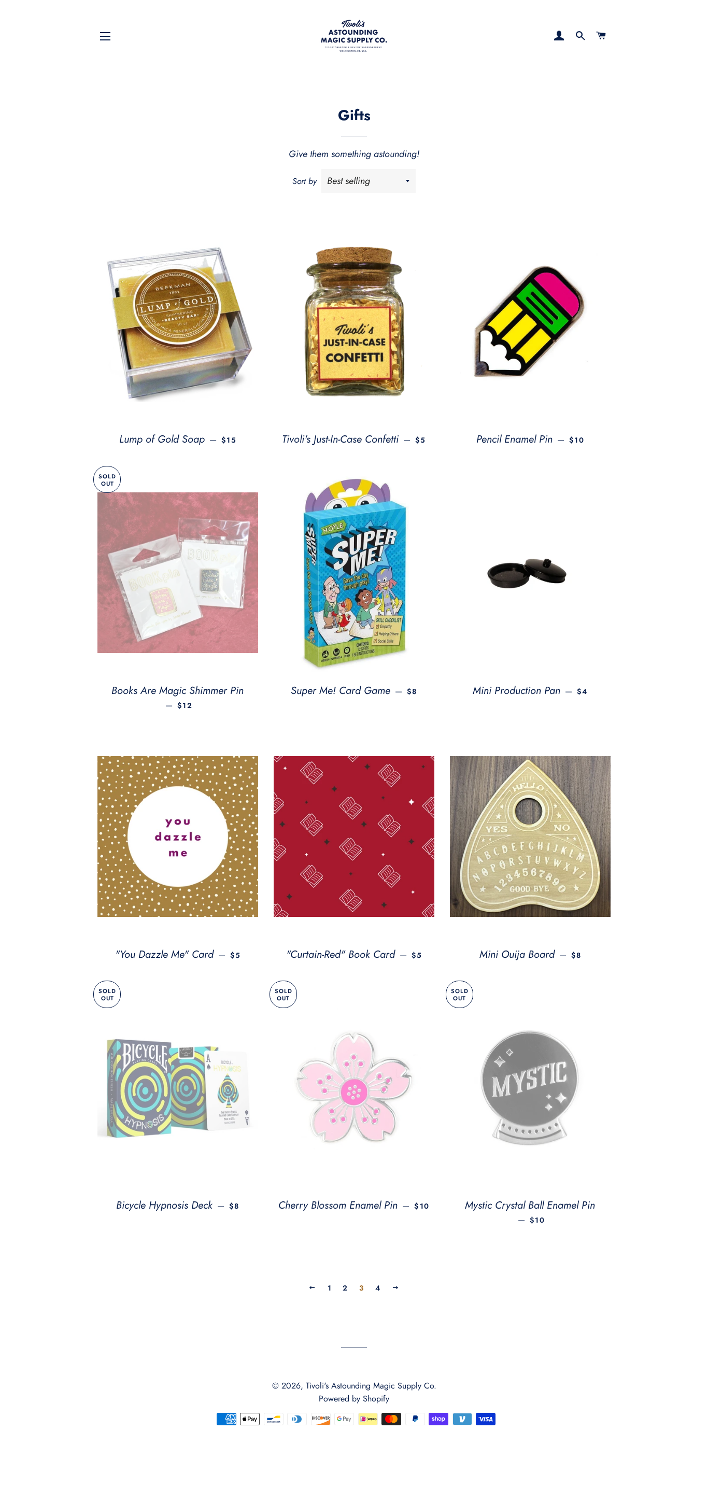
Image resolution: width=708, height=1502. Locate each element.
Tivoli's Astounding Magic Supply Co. (371, 1386)
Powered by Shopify (354, 1399)
